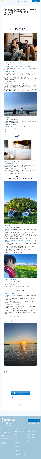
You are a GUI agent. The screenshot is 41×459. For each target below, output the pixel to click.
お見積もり (36, 1)
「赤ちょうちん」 (13, 295)
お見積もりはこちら (34, 420)
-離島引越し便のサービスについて (32, 431)
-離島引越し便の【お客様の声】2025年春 (4, 438)
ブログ (11, 1)
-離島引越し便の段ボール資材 (31, 437)
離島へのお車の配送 (3, 442)
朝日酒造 (12, 163)
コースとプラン (15, 1)
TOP (1, 428)
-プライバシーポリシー (17, 446)
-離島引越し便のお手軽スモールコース (18, 431)
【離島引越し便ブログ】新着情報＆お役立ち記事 (4, 430)
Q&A (19, 1)
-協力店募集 (15, 443)
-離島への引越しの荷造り (31, 434)
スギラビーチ (8, 301)
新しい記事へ (25, 404)
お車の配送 (22, 1)
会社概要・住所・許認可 (17, 442)
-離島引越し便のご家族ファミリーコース (18, 434)
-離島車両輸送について (4, 443)
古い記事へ (15, 404)
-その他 (28, 440)
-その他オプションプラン (17, 437)
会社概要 (26, 1)
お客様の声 (7, 1)
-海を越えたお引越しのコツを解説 (4, 432)
